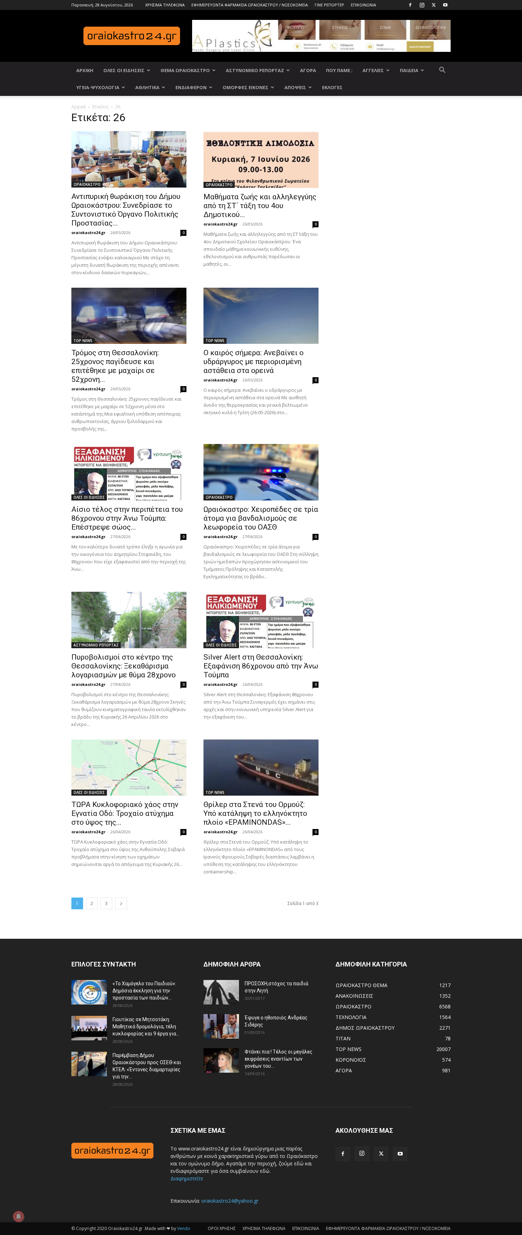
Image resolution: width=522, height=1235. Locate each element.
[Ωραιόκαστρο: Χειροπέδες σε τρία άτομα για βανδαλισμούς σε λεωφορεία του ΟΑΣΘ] (261, 472)
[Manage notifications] (18, 1216)
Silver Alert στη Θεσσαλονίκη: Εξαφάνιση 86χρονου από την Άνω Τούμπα (260, 666)
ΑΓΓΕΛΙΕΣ (373, 70)
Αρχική (78, 107)
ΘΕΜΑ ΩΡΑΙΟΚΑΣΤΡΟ (185, 70)
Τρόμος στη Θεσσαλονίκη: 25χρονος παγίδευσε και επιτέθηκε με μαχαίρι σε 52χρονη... (115, 366)
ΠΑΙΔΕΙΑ (409, 70)
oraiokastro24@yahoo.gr (230, 1200)
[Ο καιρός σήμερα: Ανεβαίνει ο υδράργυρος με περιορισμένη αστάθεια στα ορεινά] (261, 316)
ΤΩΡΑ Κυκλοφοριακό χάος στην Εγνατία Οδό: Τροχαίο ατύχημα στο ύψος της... (124, 813)
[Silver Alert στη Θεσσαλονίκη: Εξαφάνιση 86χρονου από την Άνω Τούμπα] (261, 620)
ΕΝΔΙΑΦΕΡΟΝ (191, 87)
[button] (442, 70)
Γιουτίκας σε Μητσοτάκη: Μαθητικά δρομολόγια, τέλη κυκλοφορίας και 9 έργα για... (146, 1026)
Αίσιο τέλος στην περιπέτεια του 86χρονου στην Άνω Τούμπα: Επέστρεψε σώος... (127, 518)
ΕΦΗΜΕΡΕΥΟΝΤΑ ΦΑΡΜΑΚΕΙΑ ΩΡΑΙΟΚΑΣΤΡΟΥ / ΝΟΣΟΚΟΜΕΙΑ (249, 4)
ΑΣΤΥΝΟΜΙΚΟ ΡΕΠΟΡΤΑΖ (255, 70)
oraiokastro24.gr (88, 232)
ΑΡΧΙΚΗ (84, 70)
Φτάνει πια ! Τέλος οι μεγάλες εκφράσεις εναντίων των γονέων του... (278, 1059)
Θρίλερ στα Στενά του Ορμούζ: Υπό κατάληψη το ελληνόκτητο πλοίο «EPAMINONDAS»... (255, 813)
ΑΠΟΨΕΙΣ (295, 87)
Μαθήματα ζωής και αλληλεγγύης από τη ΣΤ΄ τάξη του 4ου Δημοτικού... (259, 206)
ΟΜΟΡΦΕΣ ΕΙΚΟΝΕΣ (245, 87)
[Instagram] (422, 5)
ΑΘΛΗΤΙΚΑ (147, 87)
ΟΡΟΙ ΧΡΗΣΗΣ (222, 1228)
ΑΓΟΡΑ (308, 70)
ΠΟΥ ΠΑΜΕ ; (339, 70)
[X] (433, 5)
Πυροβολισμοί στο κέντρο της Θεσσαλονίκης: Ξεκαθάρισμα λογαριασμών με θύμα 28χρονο (123, 666)
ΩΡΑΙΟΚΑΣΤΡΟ (87, 184)
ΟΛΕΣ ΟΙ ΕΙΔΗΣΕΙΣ (124, 70)
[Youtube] (445, 5)
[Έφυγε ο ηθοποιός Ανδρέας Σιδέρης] (221, 1026)
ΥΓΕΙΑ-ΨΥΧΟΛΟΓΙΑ (97, 87)
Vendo (183, 1228)
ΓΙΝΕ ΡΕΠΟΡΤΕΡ (329, 4)
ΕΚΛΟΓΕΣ (332, 87)
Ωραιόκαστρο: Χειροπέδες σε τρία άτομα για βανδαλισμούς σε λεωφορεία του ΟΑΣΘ (260, 518)
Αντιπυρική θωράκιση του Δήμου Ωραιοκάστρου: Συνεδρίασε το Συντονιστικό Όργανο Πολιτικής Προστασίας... (125, 209)
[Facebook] (410, 5)
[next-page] (121, 903)
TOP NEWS (83, 340)
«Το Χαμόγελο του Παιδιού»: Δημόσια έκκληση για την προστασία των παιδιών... (144, 991)
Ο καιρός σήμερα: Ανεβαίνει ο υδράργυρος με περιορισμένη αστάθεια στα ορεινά (253, 361)
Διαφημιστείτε (186, 1178)
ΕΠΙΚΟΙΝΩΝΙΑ (363, 4)
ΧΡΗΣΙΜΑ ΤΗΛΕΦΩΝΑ (165, 4)
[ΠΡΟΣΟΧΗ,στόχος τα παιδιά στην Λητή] (221, 992)
